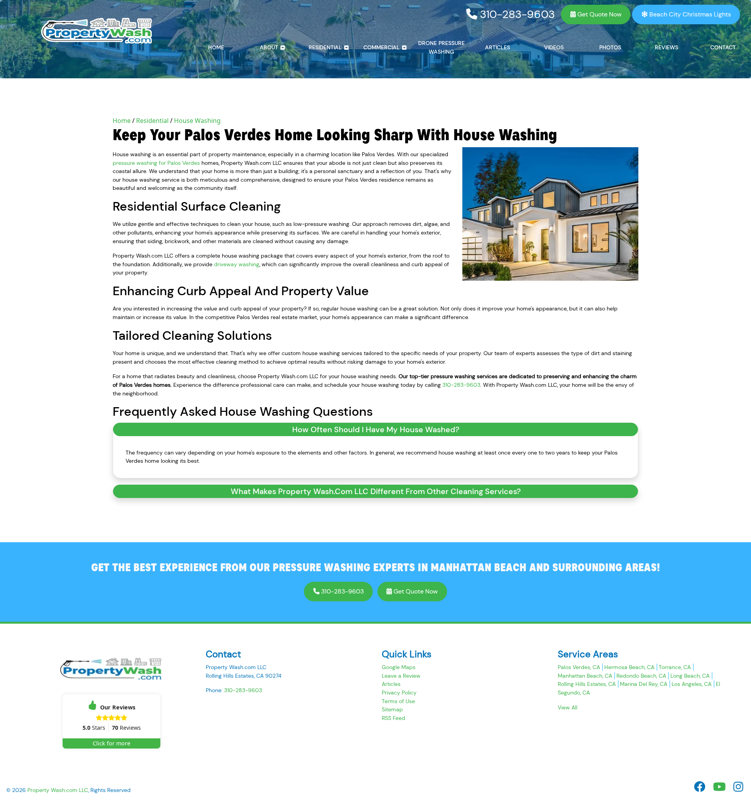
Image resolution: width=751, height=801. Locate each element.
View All (567, 707)
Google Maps (398, 667)
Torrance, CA (675, 667)
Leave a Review (401, 675)
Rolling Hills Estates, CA (587, 683)
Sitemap (392, 709)
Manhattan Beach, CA (585, 675)
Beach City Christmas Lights (689, 14)
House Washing (197, 120)
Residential (152, 120)
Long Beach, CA (690, 675)
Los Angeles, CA (691, 683)
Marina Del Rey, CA (643, 683)
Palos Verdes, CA (579, 667)
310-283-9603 (516, 14)
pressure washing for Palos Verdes (156, 162)
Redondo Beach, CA (641, 675)
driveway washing (236, 264)
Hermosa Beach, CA (629, 667)
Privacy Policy (399, 692)
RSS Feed (393, 718)
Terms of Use (398, 701)
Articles (391, 683)
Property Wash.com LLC (57, 790)
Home (122, 120)
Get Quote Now (599, 14)
